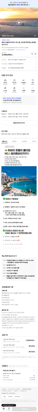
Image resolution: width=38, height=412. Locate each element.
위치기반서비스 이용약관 (14, 389)
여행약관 (16, 390)
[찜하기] (32, 54)
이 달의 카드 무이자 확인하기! (15, 63)
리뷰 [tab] (34, 141)
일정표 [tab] (14, 141)
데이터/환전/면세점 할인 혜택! (16, 68)
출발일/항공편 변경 (19, 123)
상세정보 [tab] (24, 141)
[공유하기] (35, 54)
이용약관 (4, 389)
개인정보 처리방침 (26, 389)
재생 (19, 22)
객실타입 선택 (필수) (9, 370)
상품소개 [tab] (4, 141)
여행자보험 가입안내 (7, 390)
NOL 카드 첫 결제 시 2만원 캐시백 (16, 59)
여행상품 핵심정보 (20, 49)
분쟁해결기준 (23, 390)
